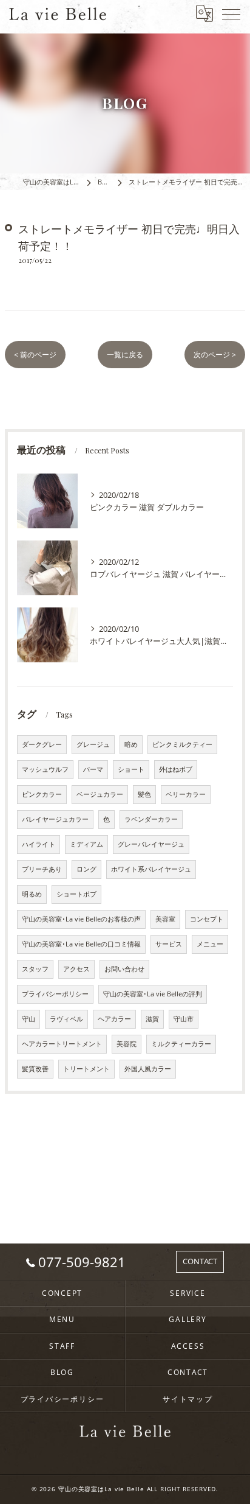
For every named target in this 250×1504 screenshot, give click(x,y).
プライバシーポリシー (55, 994)
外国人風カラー (147, 1069)
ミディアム (86, 844)
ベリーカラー (186, 794)
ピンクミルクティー (182, 744)
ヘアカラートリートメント (62, 1044)
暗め (131, 744)
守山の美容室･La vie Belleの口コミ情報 (81, 944)
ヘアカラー (114, 1019)
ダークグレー (42, 744)
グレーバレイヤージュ (151, 844)
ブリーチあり (42, 869)
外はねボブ (175, 769)
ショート (131, 769)
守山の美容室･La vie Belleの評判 (152, 994)
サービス (168, 944)
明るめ (32, 894)
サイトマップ (188, 1399)
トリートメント (86, 1069)
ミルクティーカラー (181, 1044)
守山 (28, 1019)
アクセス (76, 969)
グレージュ (93, 744)
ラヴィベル (66, 1019)
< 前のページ (35, 354)
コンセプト (206, 919)
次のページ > (215, 354)
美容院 (127, 1044)
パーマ (93, 769)
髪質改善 (35, 1069)
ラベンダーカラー (151, 819)
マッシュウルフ (45, 769)
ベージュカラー (99, 794)
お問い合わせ (124, 969)
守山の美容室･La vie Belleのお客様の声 (81, 919)
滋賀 (152, 1019)
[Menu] (231, 13)
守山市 (184, 1019)
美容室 (165, 919)
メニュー (210, 944)
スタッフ (35, 969)
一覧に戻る (125, 354)
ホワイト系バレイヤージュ (151, 869)
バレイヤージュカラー (55, 819)
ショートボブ (76, 894)
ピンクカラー (42, 794)
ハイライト (38, 844)
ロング (86, 869)
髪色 (144, 794)
